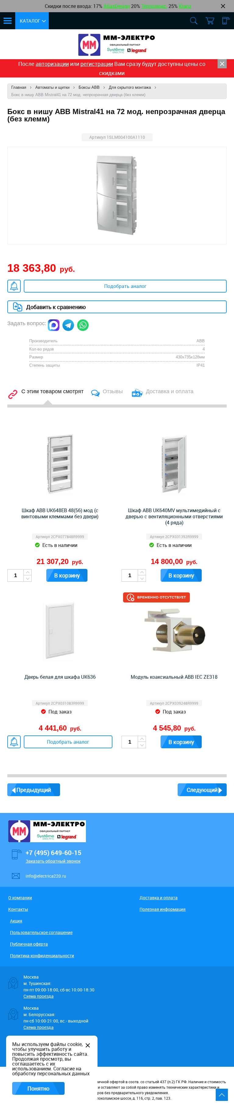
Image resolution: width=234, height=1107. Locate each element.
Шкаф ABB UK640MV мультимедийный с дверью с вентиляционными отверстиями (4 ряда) (174, 516)
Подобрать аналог (125, 286)
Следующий (202, 789)
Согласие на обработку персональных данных (51, 1071)
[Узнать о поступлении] (14, 286)
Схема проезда (38, 996)
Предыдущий (33, 789)
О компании (20, 897)
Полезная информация (163, 909)
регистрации (96, 63)
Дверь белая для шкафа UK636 (60, 677)
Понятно (38, 1088)
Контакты (18, 909)
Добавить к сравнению (56, 307)
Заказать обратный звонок (53, 861)
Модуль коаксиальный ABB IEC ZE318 (174, 677)
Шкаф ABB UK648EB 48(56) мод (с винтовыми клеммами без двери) (59, 513)
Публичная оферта (29, 944)
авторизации (52, 63)
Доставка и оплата (159, 897)
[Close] (222, 63)
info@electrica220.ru (46, 876)
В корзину (67, 575)
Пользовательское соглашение (41, 932)
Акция (16, 921)
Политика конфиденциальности (42, 955)
